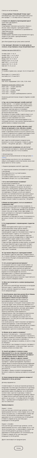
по (32, 156)
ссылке (4, 157)
